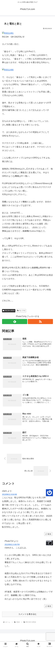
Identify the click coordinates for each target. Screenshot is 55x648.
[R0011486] (8, 70)
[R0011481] (8, 33)
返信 (49, 534)
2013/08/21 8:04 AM (9, 494)
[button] (49, 435)
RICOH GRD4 (10, 310)
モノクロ (22, 310)
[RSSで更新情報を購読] (40, 321)
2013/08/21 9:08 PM (12, 544)
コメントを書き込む (27, 614)
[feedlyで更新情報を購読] (14, 321)
